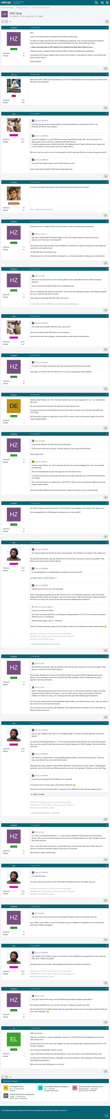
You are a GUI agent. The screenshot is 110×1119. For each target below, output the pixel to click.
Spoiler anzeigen (39, 794)
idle (45, 1089)
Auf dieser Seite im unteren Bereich (42, 578)
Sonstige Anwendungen (51, 1090)
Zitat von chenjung (41, 362)
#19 (107, 989)
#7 (107, 316)
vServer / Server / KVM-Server (87, 1090)
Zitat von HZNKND (41, 120)
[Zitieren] (106, 68)
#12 (107, 542)
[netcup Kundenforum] (12, 3)
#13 (107, 656)
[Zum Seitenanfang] (106, 1116)
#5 (107, 221)
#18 (107, 945)
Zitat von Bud (39, 663)
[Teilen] (107, 21)
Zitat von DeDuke (41, 461)
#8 (107, 355)
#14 (107, 723)
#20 (107, 1028)
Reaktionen (6, 53)
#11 (107, 503)
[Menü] (107, 3)
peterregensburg (83, 1089)
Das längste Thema (17, 1086)
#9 (107, 394)
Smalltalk (12, 1090)
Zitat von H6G (40, 276)
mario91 (12, 1096)
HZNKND (15, 16)
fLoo (11, 1089)
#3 (107, 114)
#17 (107, 906)
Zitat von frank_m (41, 234)
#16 (107, 865)
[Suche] (96, 3)
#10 (107, 434)
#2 (107, 74)
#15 (107, 825)
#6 (107, 269)
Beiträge (5, 56)
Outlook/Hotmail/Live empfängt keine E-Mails (25, 1094)
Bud (47, 644)
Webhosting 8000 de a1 (48, 741)
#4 (107, 182)
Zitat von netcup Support (43, 607)
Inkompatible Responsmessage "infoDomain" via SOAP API (65, 1086)
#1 (107, 27)
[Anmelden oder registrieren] (102, 2)
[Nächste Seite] (10, 21)
